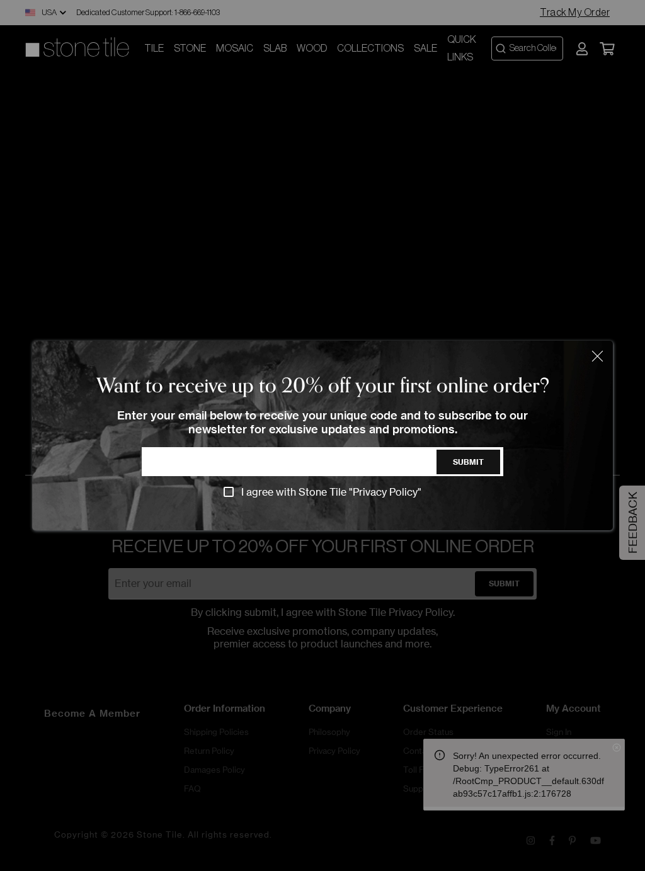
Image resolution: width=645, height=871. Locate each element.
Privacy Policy (385, 492)
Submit (468, 462)
